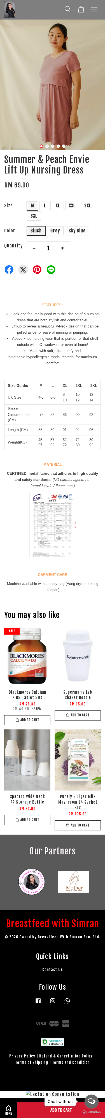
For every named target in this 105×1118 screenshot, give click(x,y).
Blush (36, 230)
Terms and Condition (71, 1062)
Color (9, 230)
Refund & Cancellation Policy (66, 1056)
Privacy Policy (22, 1056)
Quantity (13, 246)
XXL (72, 205)
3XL (34, 216)
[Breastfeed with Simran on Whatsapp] (67, 1003)
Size (8, 205)
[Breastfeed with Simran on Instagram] (53, 1003)
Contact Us (52, 969)
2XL (87, 205)
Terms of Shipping (31, 1062)
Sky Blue (77, 230)
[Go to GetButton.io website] (92, 1112)
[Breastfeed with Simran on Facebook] (38, 1003)
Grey (55, 230)
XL (58, 205)
